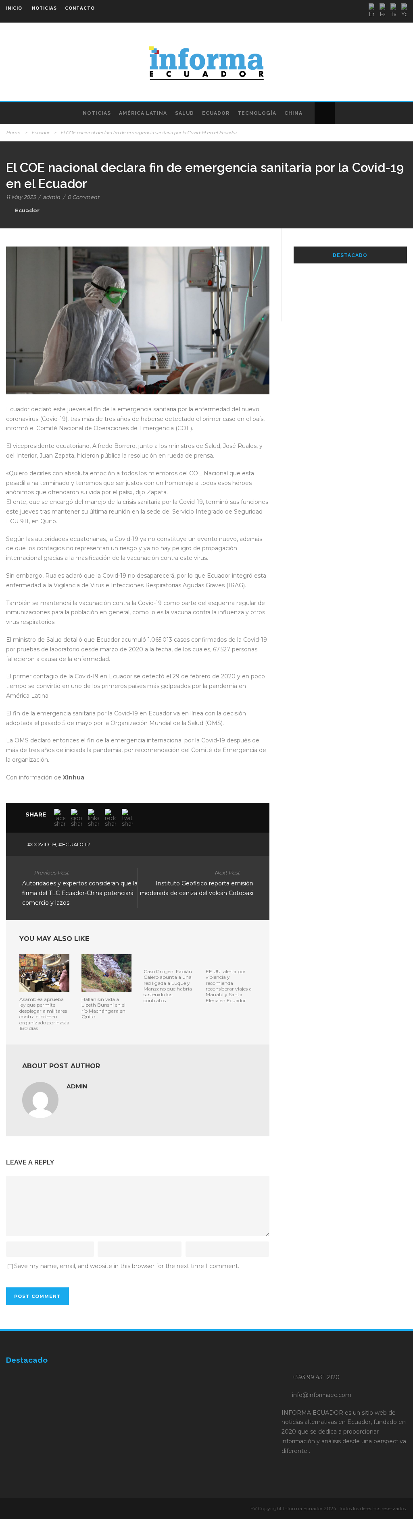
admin (51, 197)
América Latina (143, 113)
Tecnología (257, 113)
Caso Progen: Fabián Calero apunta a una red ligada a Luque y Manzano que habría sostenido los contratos (168, 985)
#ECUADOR (74, 844)
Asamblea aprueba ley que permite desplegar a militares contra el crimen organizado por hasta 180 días (44, 1013)
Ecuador (215, 113)
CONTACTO (80, 8)
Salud (184, 113)
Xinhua (73, 777)
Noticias (97, 113)
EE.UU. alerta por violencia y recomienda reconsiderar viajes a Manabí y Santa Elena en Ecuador (229, 985)
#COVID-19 (41, 844)
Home (13, 132)
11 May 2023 (20, 197)
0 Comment (83, 197)
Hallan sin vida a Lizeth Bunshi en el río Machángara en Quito (103, 1008)
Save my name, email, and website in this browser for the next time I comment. (126, 1266)
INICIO (14, 8)
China (293, 113)
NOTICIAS (44, 8)
